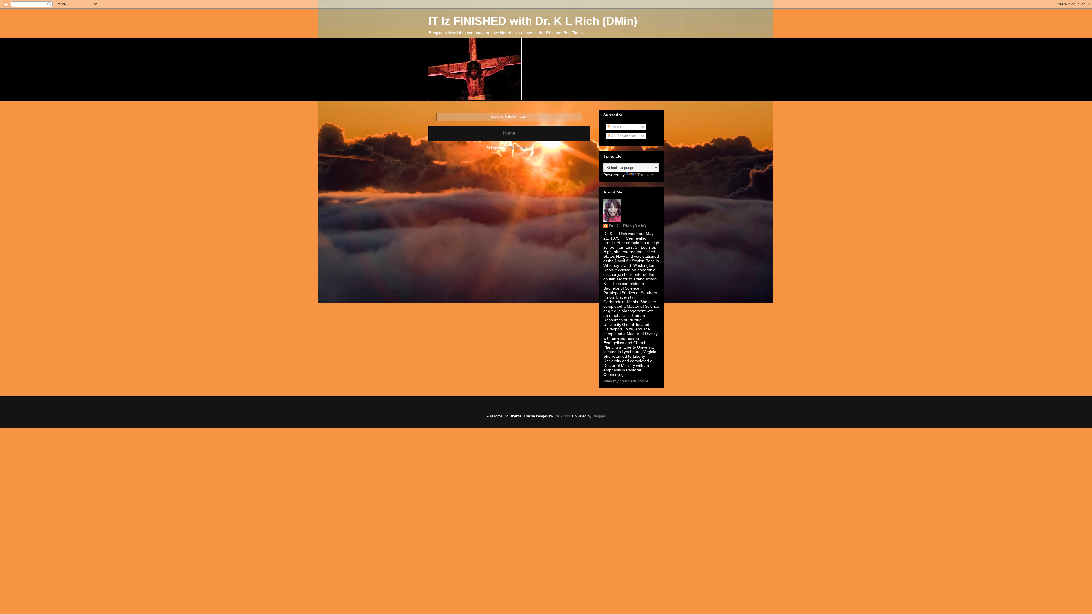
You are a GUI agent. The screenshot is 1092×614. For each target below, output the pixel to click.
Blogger (599, 416)
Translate (645, 174)
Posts (615, 127)
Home (509, 133)
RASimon (562, 416)
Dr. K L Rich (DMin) (627, 226)
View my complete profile (625, 381)
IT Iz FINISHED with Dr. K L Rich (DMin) (532, 21)
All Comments (623, 136)
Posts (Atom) (520, 148)
